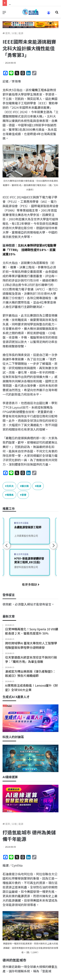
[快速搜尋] (56, 13)
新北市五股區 (22, 523)
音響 (24, 494)
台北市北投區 (22, 554)
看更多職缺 (30, 584)
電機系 (10, 494)
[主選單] (4, 13)
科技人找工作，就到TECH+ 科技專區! (34, 3)
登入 (24, 604)
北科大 (7, 90)
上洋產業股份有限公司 (26, 535)
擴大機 (25, 486)
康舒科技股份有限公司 (26, 567)
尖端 (14, 33)
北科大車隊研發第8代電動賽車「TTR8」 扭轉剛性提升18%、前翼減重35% (29, 249)
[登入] (48, 13)
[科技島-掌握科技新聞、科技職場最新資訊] (30, 11)
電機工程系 (39, 90)
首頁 (7, 33)
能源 (20, 33)
